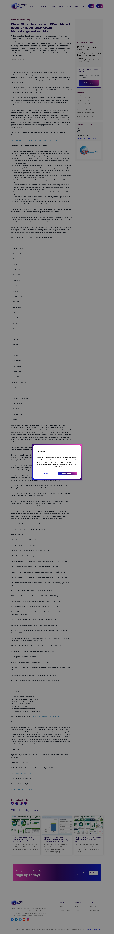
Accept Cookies (67, 473)
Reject (46, 473)
